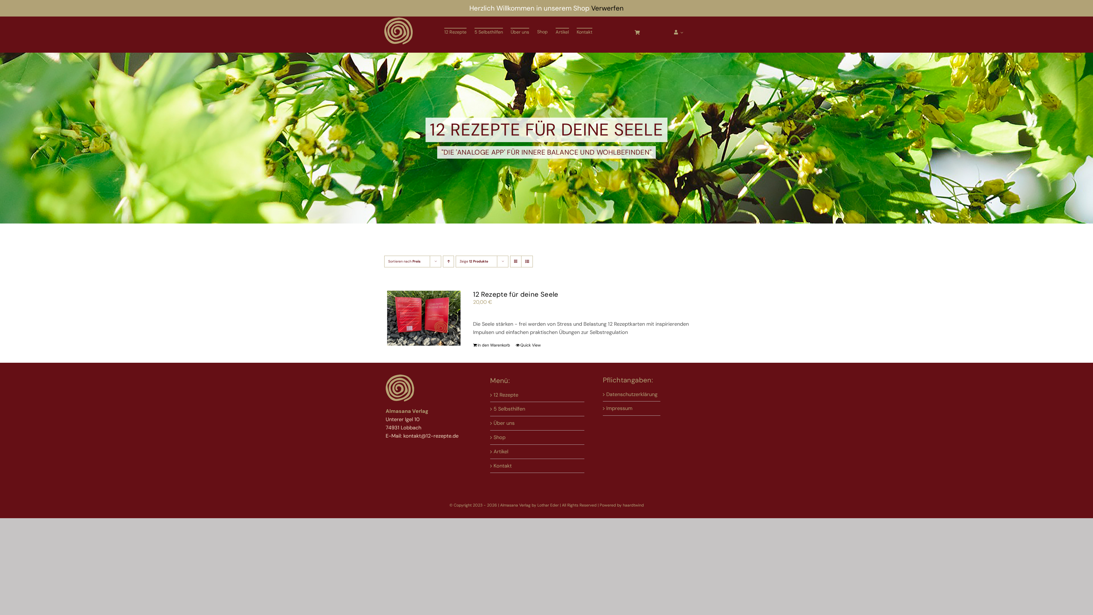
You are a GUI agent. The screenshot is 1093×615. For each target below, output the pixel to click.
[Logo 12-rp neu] (398, 19)
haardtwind (633, 505)
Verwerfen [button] (607, 8)
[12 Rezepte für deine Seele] (424, 318)
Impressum (619, 408)
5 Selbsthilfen (509, 408)
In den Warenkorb (494, 345)
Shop (500, 437)
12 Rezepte (506, 394)
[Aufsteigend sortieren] (448, 261)
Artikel (501, 451)
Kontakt (503, 465)
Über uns (504, 423)
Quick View (530, 345)
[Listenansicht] (527, 261)
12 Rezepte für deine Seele (515, 294)
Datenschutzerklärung (632, 394)
